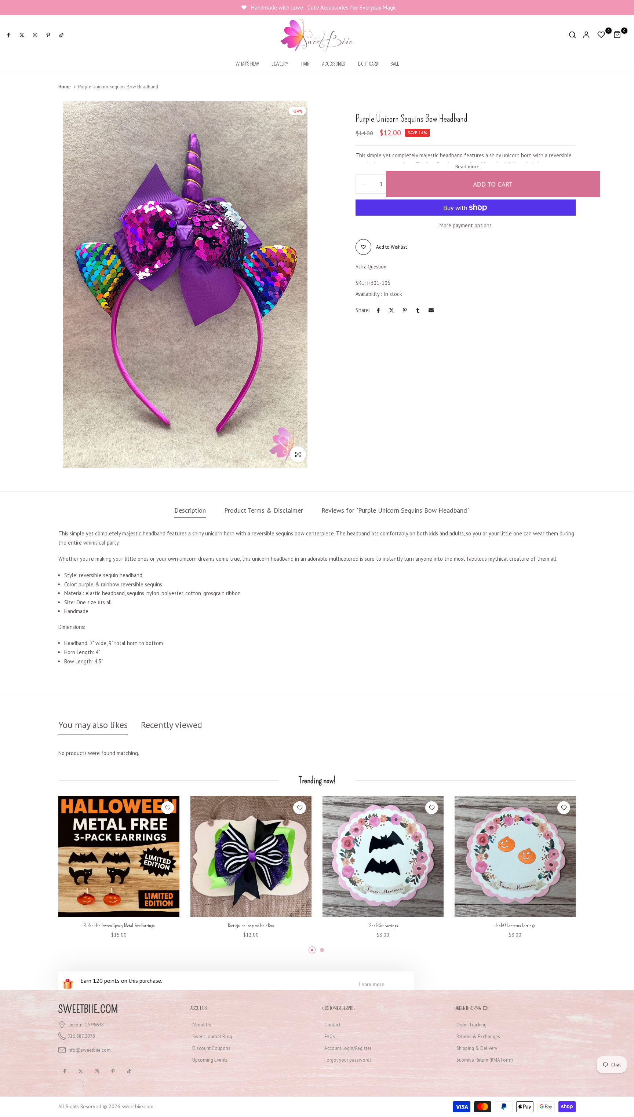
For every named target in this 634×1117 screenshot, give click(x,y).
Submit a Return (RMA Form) (484, 1060)
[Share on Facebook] (378, 310)
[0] (601, 35)
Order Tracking (471, 1025)
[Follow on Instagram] (35, 35)
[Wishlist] (167, 807)
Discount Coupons (211, 1048)
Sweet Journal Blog (212, 1036)
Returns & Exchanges (478, 1036)
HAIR (305, 64)
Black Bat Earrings (383, 925)
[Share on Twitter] (391, 310)
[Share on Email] (431, 310)
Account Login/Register (347, 1048)
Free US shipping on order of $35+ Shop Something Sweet (324, 7)
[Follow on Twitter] (22, 35)
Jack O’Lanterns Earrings (515, 925)
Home (64, 87)
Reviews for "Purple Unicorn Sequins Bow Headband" (395, 510)
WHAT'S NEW (247, 64)
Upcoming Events (210, 1060)
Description (190, 510)
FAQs (329, 1036)
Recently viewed (171, 724)
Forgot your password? (347, 1060)
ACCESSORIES (333, 64)
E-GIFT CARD (368, 64)
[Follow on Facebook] (8, 35)
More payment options (466, 225)
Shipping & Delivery (476, 1048)
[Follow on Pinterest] (48, 35)
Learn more (372, 984)
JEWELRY (280, 64)
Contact (332, 1025)
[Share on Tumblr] (418, 310)
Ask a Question (371, 267)
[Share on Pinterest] (405, 310)
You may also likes (93, 724)
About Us (201, 1025)
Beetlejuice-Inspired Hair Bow (251, 925)
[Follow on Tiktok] (61, 35)
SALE (395, 64)
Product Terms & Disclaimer (263, 510)
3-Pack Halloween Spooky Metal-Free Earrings (119, 925)
